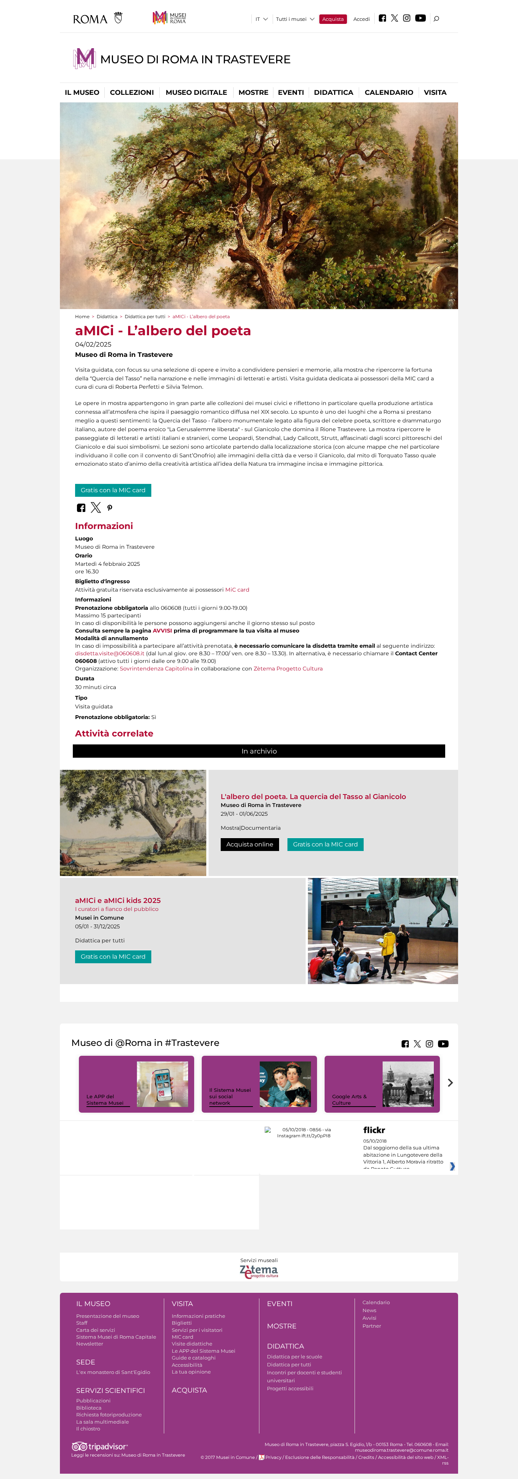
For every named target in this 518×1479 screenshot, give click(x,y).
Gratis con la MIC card (113, 490)
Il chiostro (88, 1429)
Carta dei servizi (95, 1330)
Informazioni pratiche (198, 1316)
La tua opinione (191, 1372)
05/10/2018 (403, 1155)
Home (82, 316)
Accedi (361, 19)
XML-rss (443, 1460)
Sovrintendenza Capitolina (156, 668)
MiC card (237, 589)
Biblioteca (89, 1408)
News (369, 1310)
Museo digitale (196, 92)
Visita (435, 92)
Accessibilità (187, 1365)
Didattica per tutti (145, 316)
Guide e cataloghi (194, 1358)
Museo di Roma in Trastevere (195, 59)
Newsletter (89, 1344)
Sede (85, 1362)
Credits (366, 1457)
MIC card (182, 1337)
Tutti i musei (291, 19)
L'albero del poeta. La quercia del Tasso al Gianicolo (313, 796)
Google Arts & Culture (349, 1099)
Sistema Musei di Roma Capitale (116, 1337)
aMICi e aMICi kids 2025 (118, 900)
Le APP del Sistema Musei (105, 1099)
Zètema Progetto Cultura (288, 668)
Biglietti (182, 1323)
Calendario (389, 92)
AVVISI (162, 630)
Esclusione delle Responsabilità (320, 1457)
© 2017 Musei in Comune (228, 1457)
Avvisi (370, 1318)
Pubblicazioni (93, 1400)
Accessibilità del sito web (405, 1457)
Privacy (273, 1457)
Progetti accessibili (290, 1388)
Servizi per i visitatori (197, 1330)
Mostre (253, 92)
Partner (372, 1326)
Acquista (333, 19)
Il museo (82, 92)
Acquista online (249, 844)
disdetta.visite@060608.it (109, 653)
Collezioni (132, 92)
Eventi (291, 92)
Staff (81, 1323)
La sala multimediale (102, 1422)
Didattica (333, 92)
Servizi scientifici (110, 1390)
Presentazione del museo (107, 1316)
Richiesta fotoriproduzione (109, 1414)
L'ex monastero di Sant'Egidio (113, 1372)
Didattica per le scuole (294, 1356)
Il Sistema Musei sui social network (230, 1096)
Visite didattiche (192, 1344)
